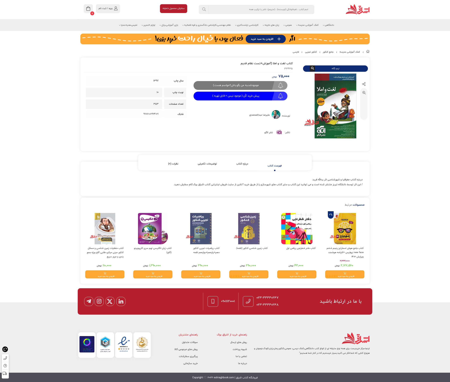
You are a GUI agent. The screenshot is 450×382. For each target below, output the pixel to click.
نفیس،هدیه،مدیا (129, 25)
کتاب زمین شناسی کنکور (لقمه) (252, 248)
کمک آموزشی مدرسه (308, 25)
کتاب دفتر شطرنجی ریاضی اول (301, 248)
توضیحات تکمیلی (207, 163)
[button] (344, 274)
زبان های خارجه (272, 25)
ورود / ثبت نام (105, 8)
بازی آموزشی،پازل (169, 25)
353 (156, 104)
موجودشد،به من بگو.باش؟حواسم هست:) (236, 85)
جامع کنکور (328, 52)
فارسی (296, 52)
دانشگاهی (329, 25)
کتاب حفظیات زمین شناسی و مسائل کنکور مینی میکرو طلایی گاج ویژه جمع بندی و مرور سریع (105, 252)
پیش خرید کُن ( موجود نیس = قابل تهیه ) (235, 96)
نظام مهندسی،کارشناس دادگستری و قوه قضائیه (207, 25)
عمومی (288, 25)
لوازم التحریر (149, 25)
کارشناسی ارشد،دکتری (247, 25)
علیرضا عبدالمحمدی (259, 115)
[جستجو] (204, 9)
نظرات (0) (173, 163)
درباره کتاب (242, 163)
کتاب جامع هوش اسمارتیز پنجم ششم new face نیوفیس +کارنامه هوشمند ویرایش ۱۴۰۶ (345, 252)
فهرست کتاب (275, 165)
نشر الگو (268, 132)
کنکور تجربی (311, 52)
